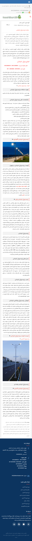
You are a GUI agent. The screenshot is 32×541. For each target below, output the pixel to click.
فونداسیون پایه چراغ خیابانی (15, 431)
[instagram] (18, 524)
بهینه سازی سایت (16, 533)
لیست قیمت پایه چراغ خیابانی (19, 336)
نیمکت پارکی (27, 501)
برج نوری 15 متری (26, 503)
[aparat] (28, 524)
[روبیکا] (23, 524)
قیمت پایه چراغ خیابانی (23, 86)
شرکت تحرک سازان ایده (22, 429)
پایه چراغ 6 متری (25, 339)
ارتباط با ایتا (26, 12)
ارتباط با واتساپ (19, 12)
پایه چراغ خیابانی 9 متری (21, 388)
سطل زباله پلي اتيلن (25, 490)
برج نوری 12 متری (26, 498)
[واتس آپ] (14, 524)
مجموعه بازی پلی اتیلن (25, 495)
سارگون (7, 533)
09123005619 (15, 11)
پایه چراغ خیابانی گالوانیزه (21, 424)
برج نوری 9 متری (26, 492)
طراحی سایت (23, 533)
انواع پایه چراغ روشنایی (13, 429)
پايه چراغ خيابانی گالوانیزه (20, 139)
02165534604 (24, 11)
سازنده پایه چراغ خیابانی (19, 422)
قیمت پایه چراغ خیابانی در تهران (20, 427)
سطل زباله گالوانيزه (25, 506)
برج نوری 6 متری (26, 487)
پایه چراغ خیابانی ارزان (21, 199)
